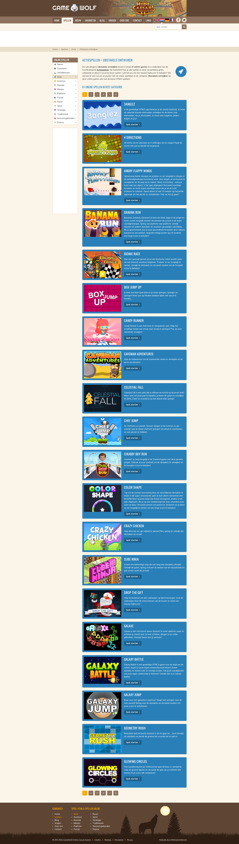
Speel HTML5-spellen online (86, 808)
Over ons (124, 20)
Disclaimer (119, 840)
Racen (60, 102)
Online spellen (61, 60)
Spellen (67, 20)
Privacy (130, 840)
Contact (137, 20)
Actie (74, 49)
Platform (61, 93)
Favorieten (90, 20)
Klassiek (60, 85)
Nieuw (78, 20)
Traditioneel (62, 114)
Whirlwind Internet (179, 840)
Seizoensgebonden (66, 118)
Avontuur (61, 81)
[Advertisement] (119, 38)
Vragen (112, 20)
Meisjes (60, 89)
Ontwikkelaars (63, 72)
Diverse (60, 122)
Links (148, 20)
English (157, 20)
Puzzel (60, 97)
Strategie (61, 110)
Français (172, 20)
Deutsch (167, 20)
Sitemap (107, 840)
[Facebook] (178, 20)
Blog (102, 20)
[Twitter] (184, 20)
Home (56, 20)
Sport (59, 106)
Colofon (97, 840)
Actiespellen (103, 70)
